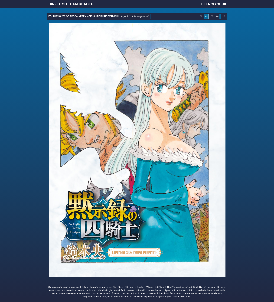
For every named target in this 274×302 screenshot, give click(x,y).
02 (206, 16)
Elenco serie (214, 3)
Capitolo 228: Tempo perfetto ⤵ (135, 16)
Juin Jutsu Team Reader (70, 3)
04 (217, 16)
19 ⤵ (223, 16)
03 (212, 16)
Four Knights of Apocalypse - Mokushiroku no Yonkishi (83, 16)
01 (201, 16)
